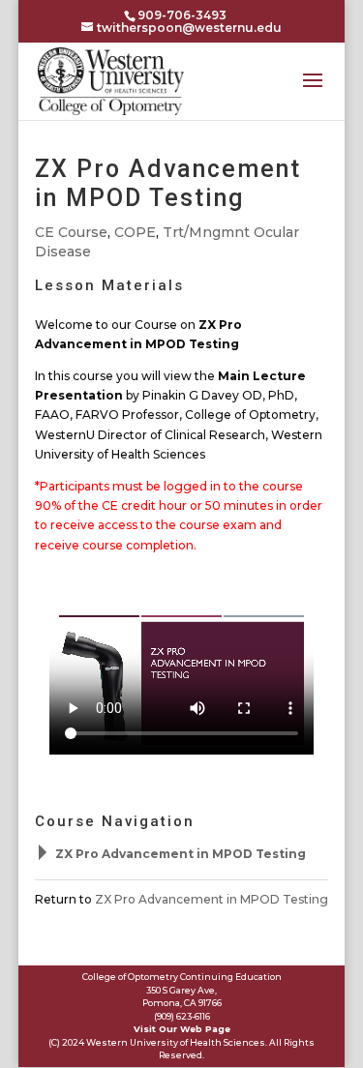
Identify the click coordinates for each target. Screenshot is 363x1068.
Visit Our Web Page (182, 1029)
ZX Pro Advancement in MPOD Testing (180, 853)
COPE (135, 232)
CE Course (71, 232)
